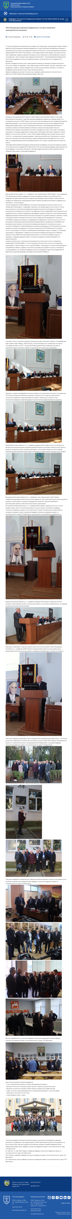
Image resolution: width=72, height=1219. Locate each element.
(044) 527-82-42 (17, 1207)
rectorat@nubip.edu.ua (19, 1210)
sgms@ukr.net (35, 1186)
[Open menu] (66, 20)
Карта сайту (66, 1203)
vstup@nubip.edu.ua (37, 1214)
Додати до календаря (43, 37)
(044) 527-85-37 (36, 1182)
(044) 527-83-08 (36, 1211)
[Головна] (7, 1200)
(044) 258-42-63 (36, 1209)
